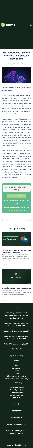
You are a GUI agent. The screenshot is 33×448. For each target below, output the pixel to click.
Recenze (16, 363)
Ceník (16, 371)
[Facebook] (13, 349)
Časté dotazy (16, 368)
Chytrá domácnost (16, 395)
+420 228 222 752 (16, 411)
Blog (16, 365)
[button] (30, 24)
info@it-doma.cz (16, 418)
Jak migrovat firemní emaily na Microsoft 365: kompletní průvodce (16, 251)
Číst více (4, 264)
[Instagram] (16, 349)
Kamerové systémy (16, 393)
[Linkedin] (20, 349)
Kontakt (16, 373)
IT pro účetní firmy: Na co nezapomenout (16, 288)
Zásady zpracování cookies (16, 376)
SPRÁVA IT (16, 398)
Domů (16, 360)
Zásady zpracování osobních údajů (16, 379)
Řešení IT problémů (16, 390)
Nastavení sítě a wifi (16, 387)
